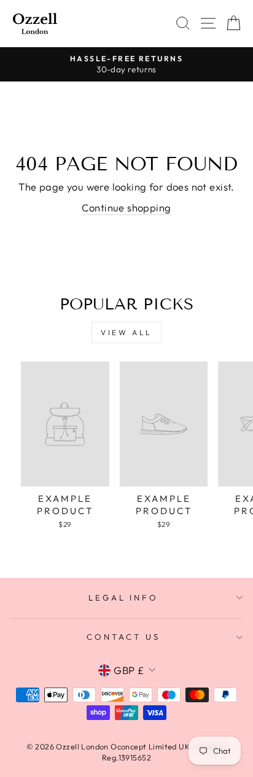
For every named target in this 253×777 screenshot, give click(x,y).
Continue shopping (126, 207)
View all (126, 332)
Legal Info (123, 597)
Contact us (123, 637)
